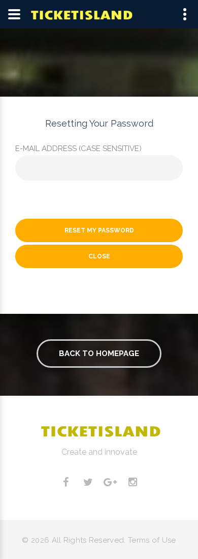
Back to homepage (99, 353)
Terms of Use (152, 540)
